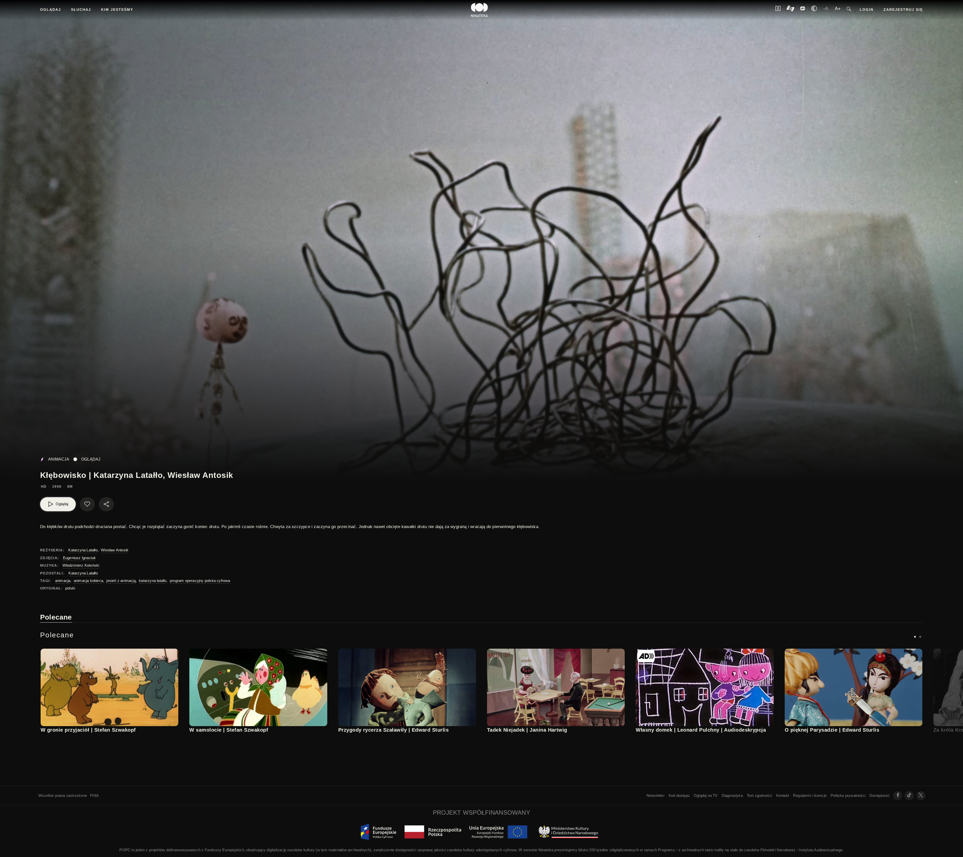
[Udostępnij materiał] (106, 504)
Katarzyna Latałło (82, 550)
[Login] (803, 10)
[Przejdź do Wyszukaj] (848, 10)
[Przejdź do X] (921, 796)
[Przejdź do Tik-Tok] (909, 796)
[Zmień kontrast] (814, 10)
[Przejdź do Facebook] (897, 796)
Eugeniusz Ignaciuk (79, 558)
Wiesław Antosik (114, 550)
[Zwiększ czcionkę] (838, 10)
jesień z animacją (120, 580)
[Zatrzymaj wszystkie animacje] (778, 10)
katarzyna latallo (152, 580)
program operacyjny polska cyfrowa (200, 580)
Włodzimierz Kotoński (80, 565)
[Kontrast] (790, 10)
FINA (94, 795)
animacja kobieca (88, 580)
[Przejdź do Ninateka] (479, 10)
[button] (915, 636)
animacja (62, 580)
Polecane (56, 617)
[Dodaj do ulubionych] (87, 504)
